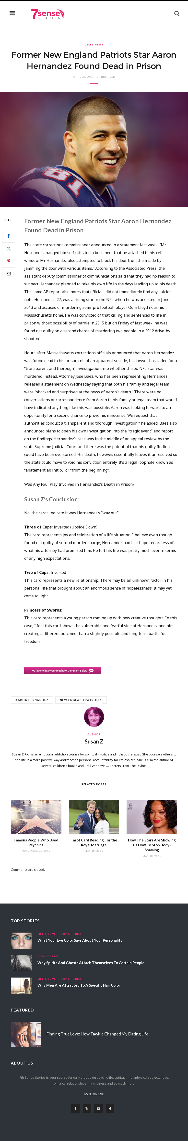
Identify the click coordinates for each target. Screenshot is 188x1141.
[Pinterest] (8, 261)
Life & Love (46, 933)
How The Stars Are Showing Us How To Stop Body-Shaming (152, 845)
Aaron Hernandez (32, 699)
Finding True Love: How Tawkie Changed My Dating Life (97, 1033)
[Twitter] (8, 248)
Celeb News (94, 44)
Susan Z (94, 741)
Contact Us (94, 1093)
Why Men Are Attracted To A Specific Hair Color (78, 985)
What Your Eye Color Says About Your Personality (79, 940)
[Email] (8, 273)
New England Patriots (81, 699)
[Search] (174, 13)
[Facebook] (8, 236)
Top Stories (71, 933)
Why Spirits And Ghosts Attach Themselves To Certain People (90, 962)
